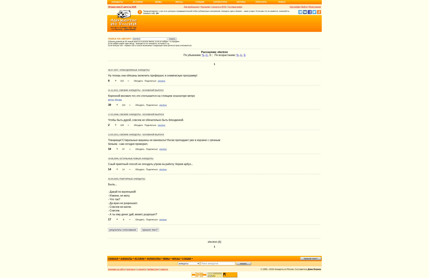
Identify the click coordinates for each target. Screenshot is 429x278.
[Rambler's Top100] (199, 274)
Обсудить (138, 81)
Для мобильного (191, 7)
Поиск (281, 2)
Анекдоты (117, 2)
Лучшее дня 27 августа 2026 (122, 7)
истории (140, 259)
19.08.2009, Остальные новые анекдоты (130, 158)
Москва (118, 100)
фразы (176, 259)
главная (113, 259)
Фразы (179, 2)
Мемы (158, 2)
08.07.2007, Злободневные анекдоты (129, 70)
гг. (207, 55)
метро (111, 100)
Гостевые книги (235, 7)
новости (164, 269)
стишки (186, 259)
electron (161, 81)
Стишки (199, 2)
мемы (166, 259)
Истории (138, 2)
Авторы (241, 2)
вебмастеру (153, 269)
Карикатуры (220, 2)
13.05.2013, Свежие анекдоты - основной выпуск (136, 134)
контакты (131, 269)
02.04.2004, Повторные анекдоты (126, 179)
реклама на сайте (116, 269)
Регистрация (315, 7)
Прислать (261, 2)
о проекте (141, 269)
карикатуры (154, 259)
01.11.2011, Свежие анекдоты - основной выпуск (136, 90)
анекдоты (126, 259)
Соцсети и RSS (218, 7)
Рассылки (205, 7)
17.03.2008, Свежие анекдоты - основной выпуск (136, 114)
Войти (304, 7)
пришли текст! (310, 258)
